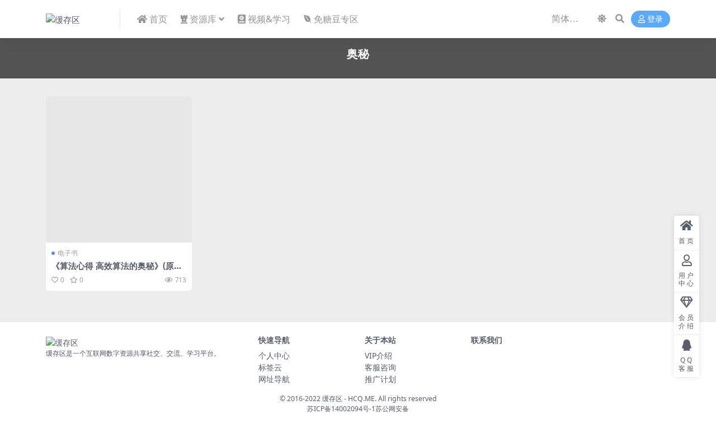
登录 (655, 19)
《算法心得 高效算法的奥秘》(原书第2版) (116, 270)
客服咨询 (380, 367)
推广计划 (380, 379)
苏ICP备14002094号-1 (341, 408)
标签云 (270, 367)
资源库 (203, 19)
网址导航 (274, 379)
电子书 (68, 253)
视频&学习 (269, 19)
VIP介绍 (378, 355)
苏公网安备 (392, 408)
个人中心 (274, 355)
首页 (158, 19)
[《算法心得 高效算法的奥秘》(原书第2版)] (119, 169)
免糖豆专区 (336, 19)
